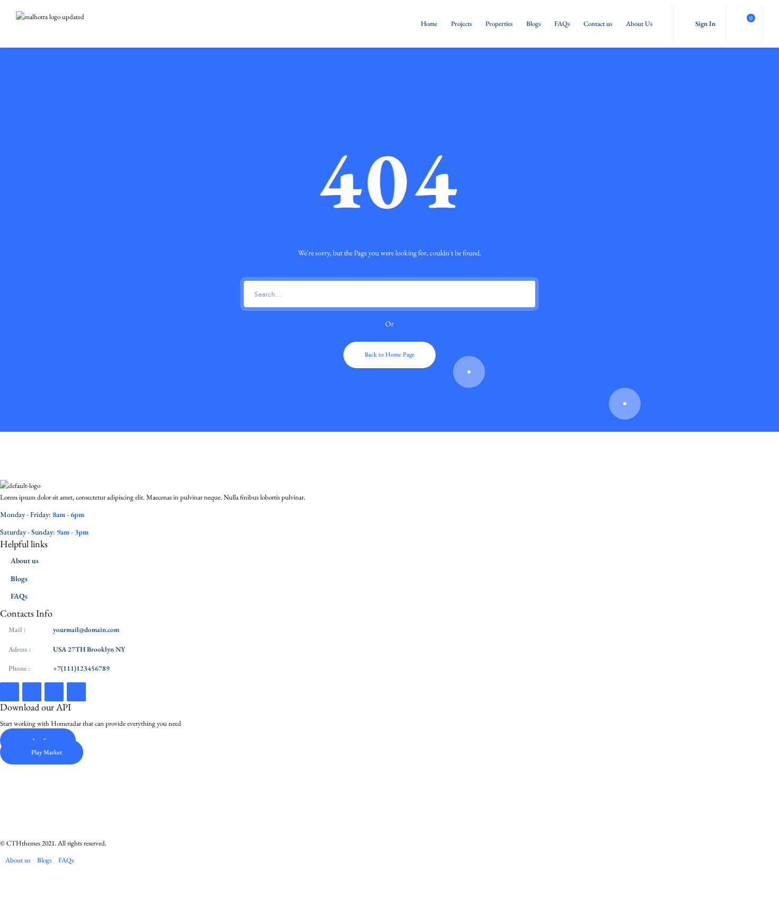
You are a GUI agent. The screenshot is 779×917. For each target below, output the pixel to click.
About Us (639, 23)
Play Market (46, 752)
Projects (461, 23)
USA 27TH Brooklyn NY (89, 649)
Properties (498, 23)
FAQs (562, 23)
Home (429, 23)
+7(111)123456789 (81, 668)
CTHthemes (23, 843)
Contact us (597, 23)
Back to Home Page (389, 354)
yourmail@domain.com (86, 629)
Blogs (533, 23)
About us (25, 560)
